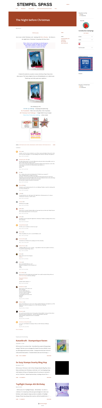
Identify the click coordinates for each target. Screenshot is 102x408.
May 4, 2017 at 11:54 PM (23, 156)
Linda (20, 216)
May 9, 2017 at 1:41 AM (23, 269)
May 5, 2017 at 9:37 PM (23, 213)
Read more (49, 355)
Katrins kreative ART (23, 159)
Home (17, 8)
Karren (20, 231)
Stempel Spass (34, 4)
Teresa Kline (21, 272)
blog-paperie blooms (23, 277)
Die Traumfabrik (25, 110)
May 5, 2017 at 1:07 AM (23, 169)
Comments (83, 15)
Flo (19, 172)
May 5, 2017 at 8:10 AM (23, 182)
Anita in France (22, 245)
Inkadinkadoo (63, 40)
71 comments (22, 399)
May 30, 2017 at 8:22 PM (24, 326)
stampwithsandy (22, 224)
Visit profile (86, 33)
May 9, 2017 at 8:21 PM (23, 283)
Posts (81, 14)
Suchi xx (20, 256)
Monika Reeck (22, 286)
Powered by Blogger (43, 403)
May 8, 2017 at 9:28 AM (23, 258)
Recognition (23, 8)
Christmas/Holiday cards (65, 38)
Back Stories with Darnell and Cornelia (44, 8)
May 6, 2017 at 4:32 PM (23, 228)
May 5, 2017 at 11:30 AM (23, 198)
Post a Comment (19, 329)
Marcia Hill (21, 185)
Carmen (20, 201)
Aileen (20, 151)
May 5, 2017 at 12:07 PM (23, 205)
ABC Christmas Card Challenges (28, 113)
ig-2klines (21, 279)
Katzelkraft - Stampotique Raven (31, 340)
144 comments (22, 377)
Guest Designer (31, 8)
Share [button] (62, 32)
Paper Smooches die (64, 43)
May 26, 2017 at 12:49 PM (24, 318)
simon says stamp (22, 275)
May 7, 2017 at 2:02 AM (23, 235)
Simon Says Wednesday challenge (31, 115)
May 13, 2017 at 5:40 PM (24, 298)
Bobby (20, 208)
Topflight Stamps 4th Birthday (30, 384)
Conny (20, 262)
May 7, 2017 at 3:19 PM (23, 250)
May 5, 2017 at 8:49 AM (23, 190)
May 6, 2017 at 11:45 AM (23, 221)
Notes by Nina (22, 238)
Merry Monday (44, 37)
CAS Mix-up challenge (28, 108)
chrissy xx (21, 301)
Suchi (20, 253)
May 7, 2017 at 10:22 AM (23, 242)
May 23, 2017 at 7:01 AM (23, 308)
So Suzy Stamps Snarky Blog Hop (31, 362)
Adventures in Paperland (24, 321)
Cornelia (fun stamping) (86, 31)
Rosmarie (21, 311)
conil (20, 193)
